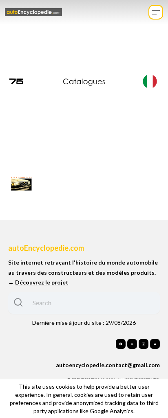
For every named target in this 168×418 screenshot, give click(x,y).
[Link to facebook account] (121, 344)
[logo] (33, 12)
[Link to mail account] (155, 344)
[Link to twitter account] (132, 344)
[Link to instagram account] (143, 344)
